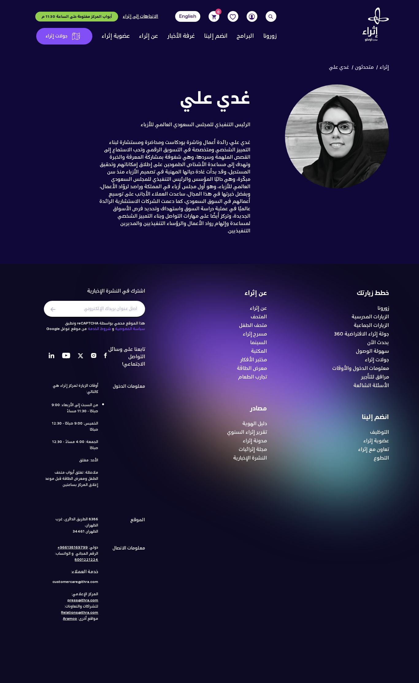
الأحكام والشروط (169, 655)
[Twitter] (80, 356)
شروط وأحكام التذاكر (225, 655)
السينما (258, 342)
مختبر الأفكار (253, 359)
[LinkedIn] (51, 356)
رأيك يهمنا (65, 655)
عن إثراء (148, 36)
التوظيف (379, 432)
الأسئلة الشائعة (371, 385)
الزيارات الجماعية (371, 325)
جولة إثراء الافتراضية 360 (361, 334)
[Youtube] (66, 356)
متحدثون (364, 67)
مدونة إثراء (255, 441)
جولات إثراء (56, 36)
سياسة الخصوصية (130, 329)
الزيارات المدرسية (370, 316)
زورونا (269, 36)
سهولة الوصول (372, 351)
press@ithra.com (82, 600)
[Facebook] (105, 356)
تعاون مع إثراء (373, 449)
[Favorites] (233, 16)
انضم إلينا (216, 36)
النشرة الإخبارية (250, 458)
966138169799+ (72, 547)
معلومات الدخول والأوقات (360, 368)
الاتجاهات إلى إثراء (140, 17)
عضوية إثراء (116, 36)
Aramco (70, 618)
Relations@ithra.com (79, 612)
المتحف (259, 316)
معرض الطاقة (252, 368)
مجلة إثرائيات (253, 449)
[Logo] (373, 26)
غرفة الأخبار (181, 36)
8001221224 (86, 560)
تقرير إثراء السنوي (247, 432)
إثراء (384, 67)
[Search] (271, 16)
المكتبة (259, 351)
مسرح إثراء (255, 334)
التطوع (381, 458)
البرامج (245, 36)
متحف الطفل (253, 325)
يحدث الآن (378, 342)
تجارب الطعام (252, 377)
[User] (252, 16)
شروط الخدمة (99, 329)
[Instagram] (93, 356)
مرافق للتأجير (375, 377)
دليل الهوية (254, 423)
